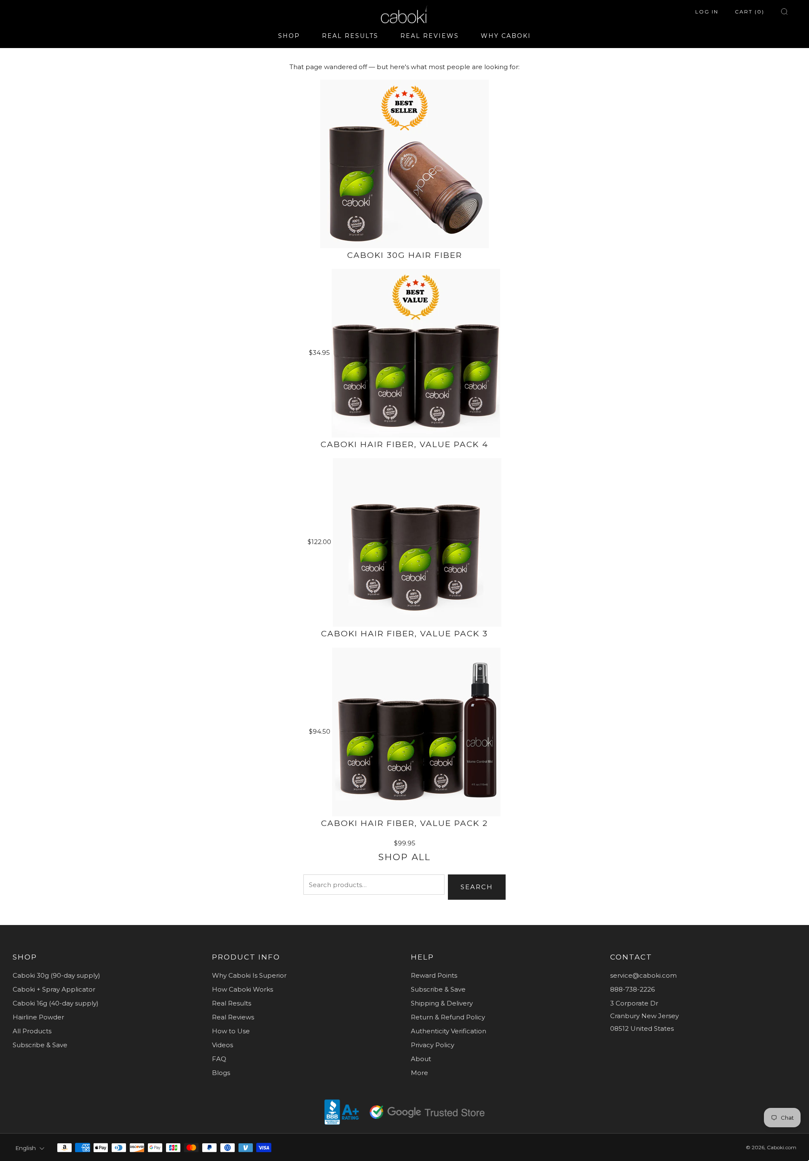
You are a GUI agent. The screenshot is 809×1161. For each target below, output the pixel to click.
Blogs (221, 1073)
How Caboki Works (242, 989)
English (25, 1148)
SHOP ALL (404, 857)
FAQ (219, 1059)
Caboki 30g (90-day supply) (56, 975)
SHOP (289, 36)
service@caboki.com (643, 975)
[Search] (784, 11)
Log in (706, 11)
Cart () (749, 11)
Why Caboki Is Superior (249, 975)
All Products (32, 1031)
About (421, 1059)
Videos (222, 1045)
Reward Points (434, 975)
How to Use (231, 1031)
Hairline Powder (38, 1017)
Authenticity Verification (448, 1031)
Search (477, 887)
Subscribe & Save (40, 1045)
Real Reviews (233, 1017)
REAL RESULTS (350, 36)
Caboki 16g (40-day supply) (56, 1003)
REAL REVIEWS (429, 36)
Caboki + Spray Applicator (54, 989)
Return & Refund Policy (448, 1017)
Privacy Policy (432, 1045)
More (419, 1073)
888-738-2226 (632, 989)
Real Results (231, 1003)
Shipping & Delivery (442, 1003)
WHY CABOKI (506, 36)
